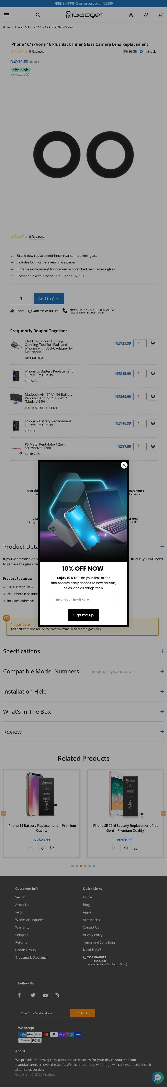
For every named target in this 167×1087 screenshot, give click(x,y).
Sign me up (83, 614)
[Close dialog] (124, 465)
